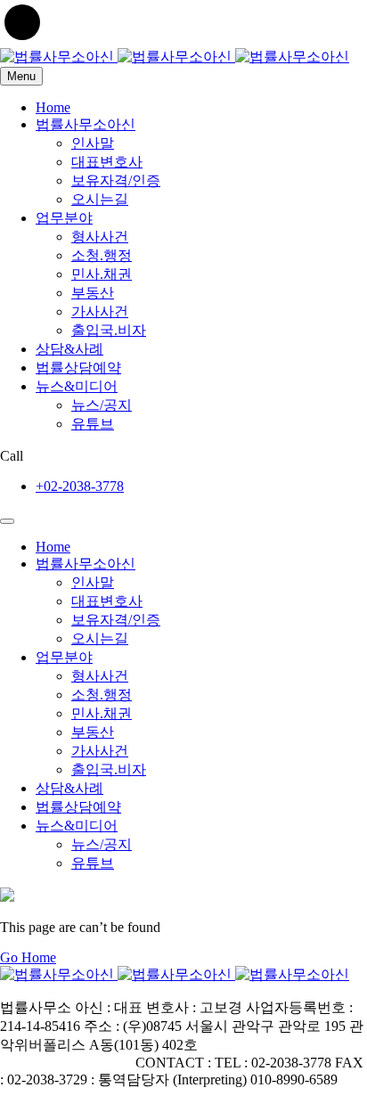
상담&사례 (69, 348)
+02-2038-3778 (80, 486)
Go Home (28, 957)
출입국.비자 (108, 330)
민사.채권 (101, 274)
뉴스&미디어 (77, 386)
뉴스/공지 (101, 405)
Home (53, 107)
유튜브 (92, 423)
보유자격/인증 (115, 180)
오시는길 (99, 199)
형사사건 (99, 236)
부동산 (92, 292)
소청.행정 (101, 255)
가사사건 (99, 311)
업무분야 (64, 217)
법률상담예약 (78, 367)
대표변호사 (107, 161)
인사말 (92, 143)
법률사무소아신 (85, 124)
